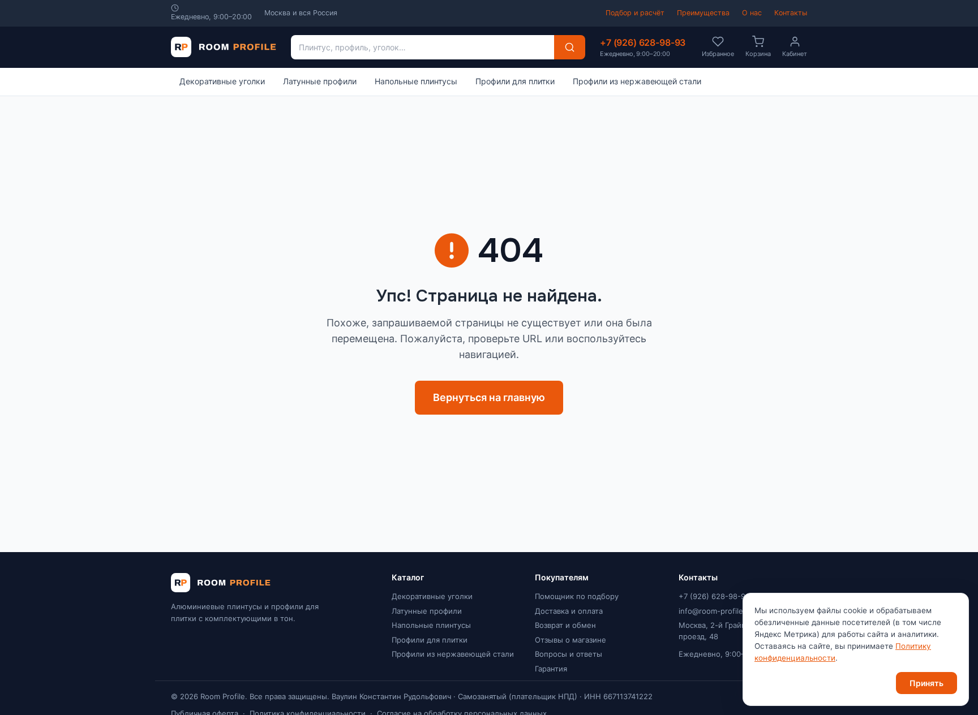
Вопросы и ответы (568, 653)
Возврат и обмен (565, 625)
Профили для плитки (515, 81)
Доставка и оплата (569, 610)
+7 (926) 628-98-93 (642, 47)
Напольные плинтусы (416, 81)
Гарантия (551, 668)
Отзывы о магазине (570, 639)
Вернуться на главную (489, 397)
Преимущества (703, 12)
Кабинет (794, 54)
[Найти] (569, 47)
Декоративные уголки (222, 81)
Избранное (718, 54)
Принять (926, 683)
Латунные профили (320, 81)
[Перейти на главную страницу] (223, 47)
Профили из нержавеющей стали (637, 81)
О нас (752, 12)
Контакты (790, 12)
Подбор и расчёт (635, 12)
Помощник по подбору (577, 596)
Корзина (758, 54)
